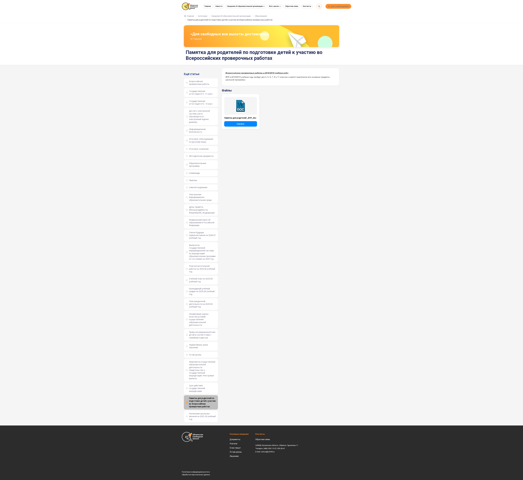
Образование (261, 16)
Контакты (307, 6)
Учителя (233, 444)
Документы (235, 439)
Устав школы (236, 452)
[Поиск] (319, 6)
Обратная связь (291, 6)
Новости (218, 6)
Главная (207, 6)
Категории (202, 16)
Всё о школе (274, 6)
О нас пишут (235, 448)
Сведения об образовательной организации (245, 6)
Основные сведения (239, 434)
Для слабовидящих (340, 6)
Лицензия (234, 456)
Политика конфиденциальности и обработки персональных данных (196, 473)
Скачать (240, 124)
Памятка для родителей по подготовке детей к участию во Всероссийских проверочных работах (230, 20)
